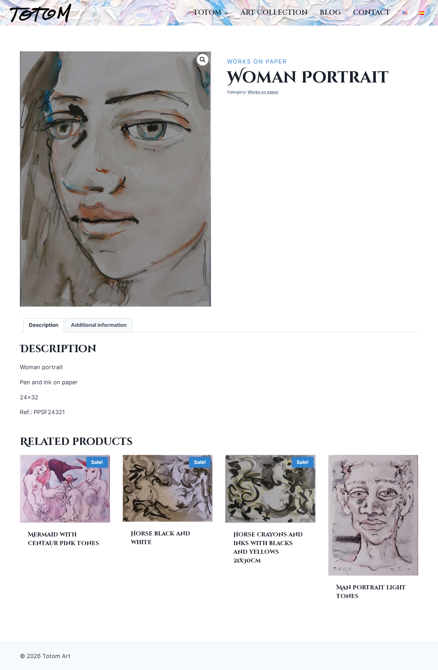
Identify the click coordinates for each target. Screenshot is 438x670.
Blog (330, 12)
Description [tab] (43, 325)
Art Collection (274, 12)
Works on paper (257, 61)
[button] (202, 59)
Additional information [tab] (99, 325)
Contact (371, 12)
